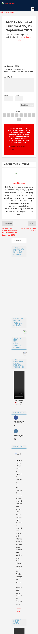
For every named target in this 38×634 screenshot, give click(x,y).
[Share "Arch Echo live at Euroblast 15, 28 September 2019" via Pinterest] (17, 115)
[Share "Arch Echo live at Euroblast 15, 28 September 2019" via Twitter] (8, 115)
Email (18, 95)
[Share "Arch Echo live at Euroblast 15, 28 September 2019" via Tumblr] (13, 115)
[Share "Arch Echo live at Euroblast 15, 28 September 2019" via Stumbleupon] (29, 115)
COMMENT (8, 77)
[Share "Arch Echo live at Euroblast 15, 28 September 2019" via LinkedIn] (21, 115)
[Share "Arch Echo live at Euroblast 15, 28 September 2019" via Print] (19, 119)
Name (7, 95)
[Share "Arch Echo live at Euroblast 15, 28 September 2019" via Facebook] (4, 115)
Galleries (9, 37)
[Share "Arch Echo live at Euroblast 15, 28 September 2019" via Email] (34, 115)
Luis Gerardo (14, 34)
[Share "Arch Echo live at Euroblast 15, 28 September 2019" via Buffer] (25, 115)
